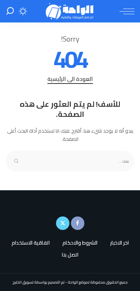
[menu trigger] (125, 11)
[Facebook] (77, 223)
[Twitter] (62, 223)
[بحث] (10, 11)
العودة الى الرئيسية (70, 79)
